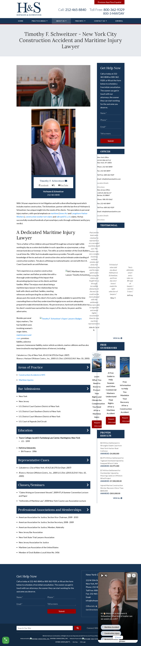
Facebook (44, 185)
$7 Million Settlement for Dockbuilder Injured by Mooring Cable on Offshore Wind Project (111, 475)
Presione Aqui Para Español (109, 2)
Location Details (102, 183)
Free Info (79, 21)
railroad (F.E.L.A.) (63, 216)
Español (119, 21)
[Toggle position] (129, 575)
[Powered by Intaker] (122, 641)
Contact (99, 21)
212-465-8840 (75, 10)
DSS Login (83, 642)
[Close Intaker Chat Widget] (133, 575)
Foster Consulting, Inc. (59, 638)
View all (116, 338)
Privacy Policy (94, 636)
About (60, 21)
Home (20, 21)
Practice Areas (39, 21)
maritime (54, 213)
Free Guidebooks (108, 346)
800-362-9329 (114, 10)
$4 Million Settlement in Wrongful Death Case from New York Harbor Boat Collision (111, 448)
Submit (111, 141)
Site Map (75, 642)
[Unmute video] (102, 575)
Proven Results (105, 434)
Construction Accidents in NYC (32, 375)
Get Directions (92, 610)
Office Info (90, 606)
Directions (100, 187)
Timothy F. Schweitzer (52, 180)
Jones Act (63, 213)
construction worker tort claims (38, 216)
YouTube (64, 185)
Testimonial (108, 225)
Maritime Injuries (26, 380)
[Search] (77, 628)
